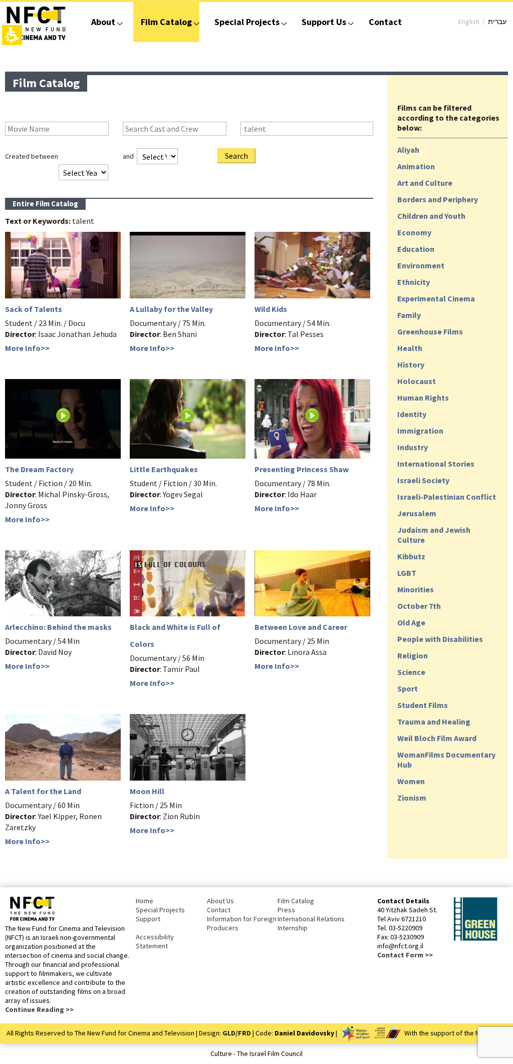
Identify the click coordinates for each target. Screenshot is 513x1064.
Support (148, 918)
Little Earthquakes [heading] (164, 469)
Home (144, 900)
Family (409, 315)
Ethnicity (413, 282)
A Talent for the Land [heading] (43, 791)
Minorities (415, 589)
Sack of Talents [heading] (33, 309)
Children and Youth (431, 216)
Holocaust (416, 381)
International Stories (435, 464)
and (128, 156)
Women (411, 781)
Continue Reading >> (39, 1009)
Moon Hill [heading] (147, 791)
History (410, 365)
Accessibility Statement (155, 941)
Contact (385, 22)
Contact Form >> (405, 954)
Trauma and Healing (433, 722)
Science (411, 672)
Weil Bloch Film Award (436, 738)
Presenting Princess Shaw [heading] (301, 469)
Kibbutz (411, 556)
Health (409, 348)
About (103, 22)
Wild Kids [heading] (270, 309)
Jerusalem (416, 513)
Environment (420, 265)
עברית (497, 21)
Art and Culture (424, 183)
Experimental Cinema (436, 298)
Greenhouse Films (430, 331)
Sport (407, 688)
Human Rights (423, 398)
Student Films (422, 705)
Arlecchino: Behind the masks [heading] (58, 627)
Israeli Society (423, 480)
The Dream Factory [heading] (39, 469)
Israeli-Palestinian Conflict (446, 497)
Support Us (324, 22)
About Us (220, 900)
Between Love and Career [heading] (300, 627)
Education (415, 249)
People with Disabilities (440, 639)
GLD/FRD (236, 1032)
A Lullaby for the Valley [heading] (171, 309)
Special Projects (247, 22)
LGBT (406, 573)
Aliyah (408, 150)
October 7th (419, 606)
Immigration (420, 431)
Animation (416, 166)
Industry (412, 447)
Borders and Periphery (437, 199)
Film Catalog (166, 22)
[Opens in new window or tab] (475, 939)
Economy (414, 232)
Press (286, 909)
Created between (31, 156)
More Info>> (27, 348)
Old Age (411, 622)
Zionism (411, 798)
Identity (411, 414)
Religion (412, 655)
